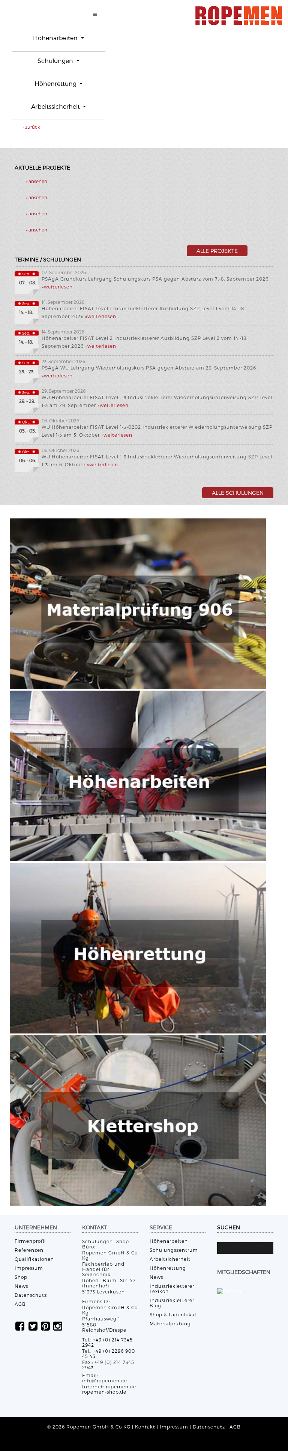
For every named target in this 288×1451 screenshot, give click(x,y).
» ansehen (36, 181)
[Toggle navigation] (95, 15)
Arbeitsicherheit (170, 1259)
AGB (20, 1304)
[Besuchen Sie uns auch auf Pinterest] (45, 1325)
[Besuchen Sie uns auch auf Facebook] (20, 1325)
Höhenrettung (56, 83)
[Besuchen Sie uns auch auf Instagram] (57, 1325)
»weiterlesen (57, 286)
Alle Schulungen (238, 493)
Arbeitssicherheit (56, 106)
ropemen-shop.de (104, 1391)
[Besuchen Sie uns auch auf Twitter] (33, 1325)
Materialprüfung (170, 1323)
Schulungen (56, 60)
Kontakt (145, 1426)
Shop (21, 1277)
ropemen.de (121, 1386)
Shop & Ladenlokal (173, 1314)
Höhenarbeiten (56, 37)
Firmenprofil (30, 1241)
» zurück (31, 126)
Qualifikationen (34, 1259)
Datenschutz (31, 1295)
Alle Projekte (217, 251)
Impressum (29, 1268)
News (21, 1286)
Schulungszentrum (174, 1250)
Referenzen (29, 1250)
